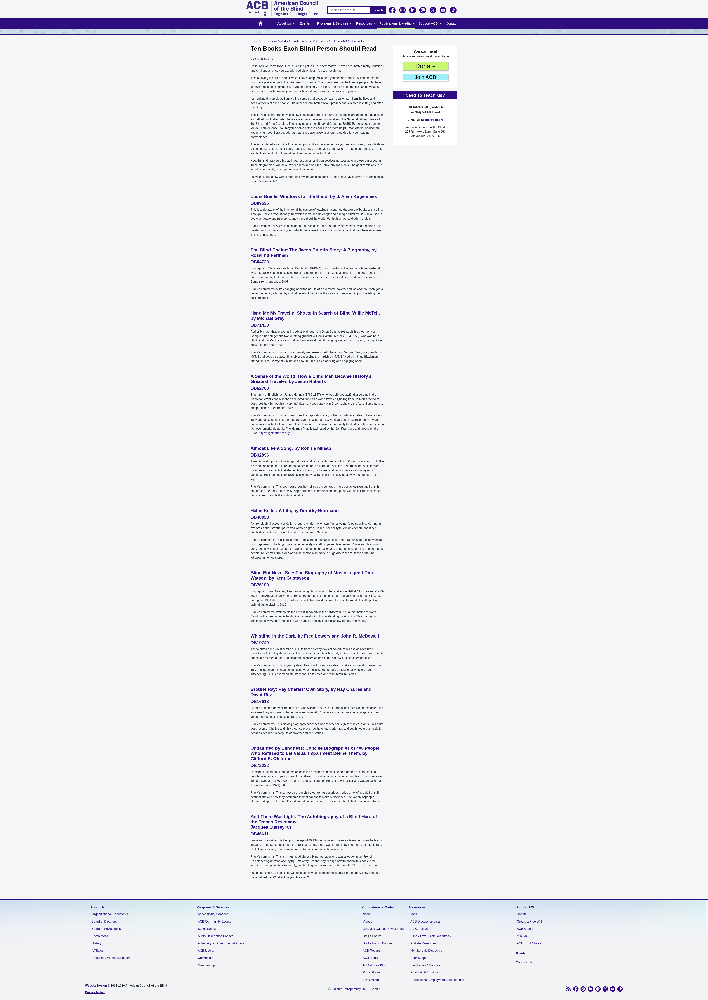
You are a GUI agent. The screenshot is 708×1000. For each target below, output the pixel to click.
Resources (364, 23)
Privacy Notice (95, 992)
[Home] (282, 8)
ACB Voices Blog (374, 965)
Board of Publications (106, 928)
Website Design (96, 985)
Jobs (413, 914)
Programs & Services (332, 23)
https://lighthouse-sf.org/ (274, 433)
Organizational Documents (110, 914)
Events (305, 23)
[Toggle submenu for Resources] (374, 23)
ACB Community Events (214, 921)
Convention (205, 958)
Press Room (371, 972)
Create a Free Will (529, 921)
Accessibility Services (213, 914)
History (97, 943)
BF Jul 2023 (339, 41)
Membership (206, 965)
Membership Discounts (426, 950)
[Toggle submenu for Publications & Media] (413, 23)
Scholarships (207, 928)
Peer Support (419, 958)
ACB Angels (525, 928)
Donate (425, 66)
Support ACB (428, 23)
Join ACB (425, 77)
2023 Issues (320, 41)
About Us (284, 23)
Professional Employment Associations (437, 980)
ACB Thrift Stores (529, 943)
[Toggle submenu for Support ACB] (440, 23)
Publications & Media (395, 23)
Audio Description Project (215, 936)
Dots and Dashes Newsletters (383, 928)
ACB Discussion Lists (425, 921)
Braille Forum (300, 41)
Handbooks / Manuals (425, 965)
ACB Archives (420, 928)
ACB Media (205, 950)
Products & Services (424, 972)
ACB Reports (372, 950)
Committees (100, 936)
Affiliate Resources (423, 943)
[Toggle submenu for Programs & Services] (351, 23)
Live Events (371, 980)
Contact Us (524, 962)
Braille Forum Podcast (378, 943)
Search (377, 10)
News (366, 914)
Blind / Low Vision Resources (430, 936)
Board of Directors (104, 921)
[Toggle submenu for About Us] (293, 23)
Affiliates (98, 950)
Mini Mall (523, 936)
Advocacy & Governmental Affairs (221, 943)
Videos (367, 921)
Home (260, 23)
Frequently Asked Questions (111, 958)
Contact (451, 23)
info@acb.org (433, 119)
